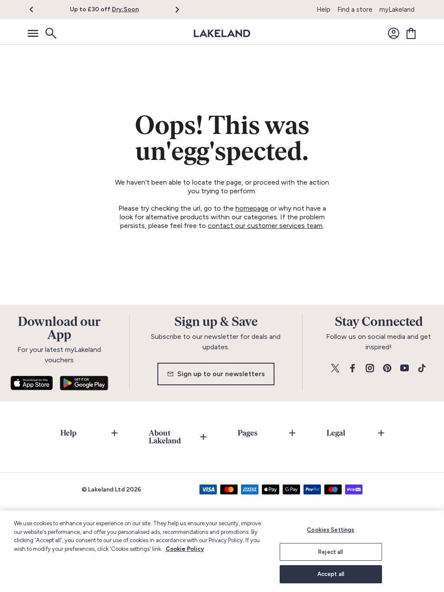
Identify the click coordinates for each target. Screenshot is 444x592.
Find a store (354, 9)
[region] (222, 551)
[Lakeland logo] (222, 33)
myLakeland (397, 9)
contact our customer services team (265, 225)
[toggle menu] (33, 33)
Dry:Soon (125, 9)
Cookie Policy (185, 549)
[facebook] (352, 368)
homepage (251, 208)
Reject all (330, 552)
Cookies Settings (330, 530)
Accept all (330, 574)
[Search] (50, 33)
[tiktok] (422, 368)
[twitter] (335, 368)
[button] (36, 9)
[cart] (411, 33)
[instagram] (370, 368)
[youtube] (404, 368)
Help (323, 9)
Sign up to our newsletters (221, 374)
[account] (394, 33)
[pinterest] (387, 368)
